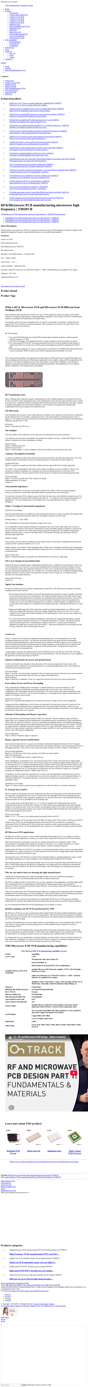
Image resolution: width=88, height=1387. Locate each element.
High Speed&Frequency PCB (19, 26)
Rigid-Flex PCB (14, 28)
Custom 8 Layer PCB (16, 22)
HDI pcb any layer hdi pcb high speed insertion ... (31, 1279)
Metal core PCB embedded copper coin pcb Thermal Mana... (30, 111)
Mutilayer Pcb (35, 1306)
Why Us (12, 53)
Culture (11, 57)
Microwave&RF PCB (8, 1187)
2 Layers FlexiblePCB (17, 36)
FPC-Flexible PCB (11, 90)
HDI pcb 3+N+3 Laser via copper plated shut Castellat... (28, 105)
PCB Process (9, 48)
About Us (8, 51)
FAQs (11, 55)
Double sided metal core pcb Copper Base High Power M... (29, 194)
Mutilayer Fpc (49, 1306)
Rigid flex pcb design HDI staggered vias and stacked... (28, 116)
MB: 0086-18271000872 (14, 1285)
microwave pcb (6, 1185)
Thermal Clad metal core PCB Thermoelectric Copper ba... (29, 172)
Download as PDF (18, 286)
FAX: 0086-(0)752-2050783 (50, 1285)
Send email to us (6, 286)
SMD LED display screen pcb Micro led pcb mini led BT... (29, 144)
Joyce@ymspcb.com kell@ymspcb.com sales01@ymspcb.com (27, 1291)
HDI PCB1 (13, 30)
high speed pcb (6, 1183)
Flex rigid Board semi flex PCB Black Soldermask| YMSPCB (30, 166)
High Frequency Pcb (8, 1181)
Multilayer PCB (14, 24)
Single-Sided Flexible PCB (18, 34)
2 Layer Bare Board (7, 1306)
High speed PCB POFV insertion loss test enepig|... (31, 1271)
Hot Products (43, 1304)
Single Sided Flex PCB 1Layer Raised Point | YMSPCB (28, 183)
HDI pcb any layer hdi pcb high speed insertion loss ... (27, 138)
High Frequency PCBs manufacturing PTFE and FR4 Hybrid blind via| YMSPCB (33, 1177)
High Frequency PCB (16, 38)
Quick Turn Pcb (60, 1306)
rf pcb (3, 1189)
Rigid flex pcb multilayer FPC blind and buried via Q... (28, 122)
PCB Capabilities (11, 40)
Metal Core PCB (15, 32)
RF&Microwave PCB (8, 1191)
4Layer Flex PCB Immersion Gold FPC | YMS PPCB (27, 189)
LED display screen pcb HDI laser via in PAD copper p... (29, 150)
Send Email (5, 1317)
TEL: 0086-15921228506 (31, 1285)
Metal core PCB (10, 86)
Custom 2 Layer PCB (16, 17)
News (7, 49)
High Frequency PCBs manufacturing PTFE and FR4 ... (34, 1254)
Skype (3, 1319)
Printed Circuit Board (22, 1306)
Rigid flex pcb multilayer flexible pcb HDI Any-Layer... (28, 127)
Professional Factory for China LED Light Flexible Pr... (28, 161)
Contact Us (9, 59)
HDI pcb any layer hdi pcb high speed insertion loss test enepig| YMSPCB (33, 1175)
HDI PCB (8, 94)
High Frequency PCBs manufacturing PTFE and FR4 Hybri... (30, 133)
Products (8, 11)
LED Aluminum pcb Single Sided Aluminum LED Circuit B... (30, 200)
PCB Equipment (15, 42)
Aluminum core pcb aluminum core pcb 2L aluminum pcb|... (29, 177)
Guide (36, 1304)
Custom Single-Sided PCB (18, 15)
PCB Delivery (14, 44)
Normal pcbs (13, 13)
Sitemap (51, 1304)
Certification (13, 46)
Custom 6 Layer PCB (16, 21)
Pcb (42, 1306)
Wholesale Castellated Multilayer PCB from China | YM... (29, 155)
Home (7, 9)
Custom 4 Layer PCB (16, 19)
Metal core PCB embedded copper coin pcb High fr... (32, 1262)
